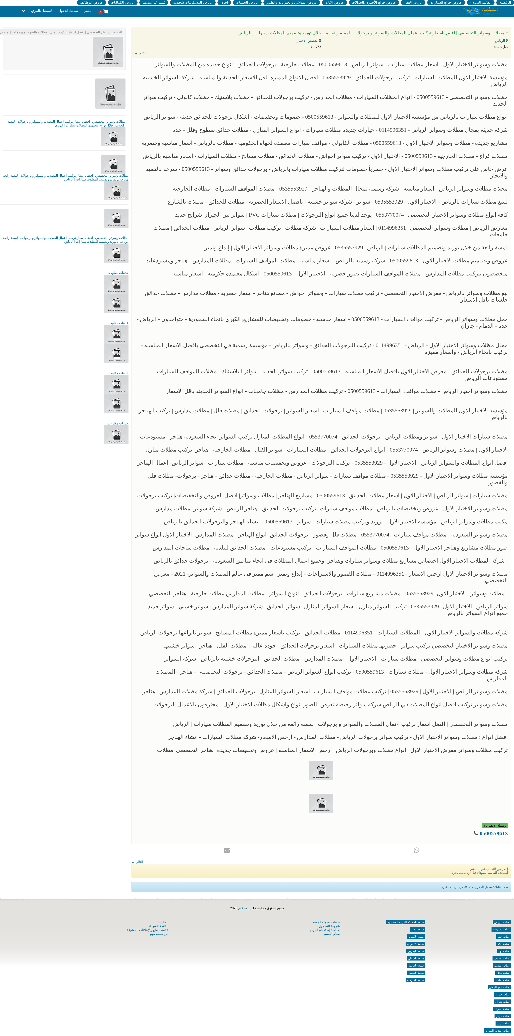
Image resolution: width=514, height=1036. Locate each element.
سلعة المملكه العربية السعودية (406, 922)
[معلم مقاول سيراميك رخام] (116, 403)
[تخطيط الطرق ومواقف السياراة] (116, 353)
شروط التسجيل (329, 926)
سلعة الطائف (502, 958)
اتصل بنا (163, 922)
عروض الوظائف (91, 2)
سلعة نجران (502, 1001)
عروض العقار (413, 2)
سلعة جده (504, 936)
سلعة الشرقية (415, 980)
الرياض (500, 41)
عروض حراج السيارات (446, 2)
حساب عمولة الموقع (326, 922)
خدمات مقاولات (117, 272)
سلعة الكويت (416, 936)
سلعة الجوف (502, 1009)
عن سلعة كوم (159, 933)
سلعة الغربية (416, 965)
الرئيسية (505, 2)
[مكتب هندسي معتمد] (116, 384)
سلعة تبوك (503, 1023)
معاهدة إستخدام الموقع (324, 930)
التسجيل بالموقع (42, 10)
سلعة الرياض (502, 922)
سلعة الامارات (415, 943)
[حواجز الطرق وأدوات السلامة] (116, 334)
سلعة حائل (503, 972)
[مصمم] (116, 303)
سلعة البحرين (416, 951)
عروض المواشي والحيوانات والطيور (291, 2)
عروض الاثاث (334, 2)
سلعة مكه (504, 943)
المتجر (88, 10)
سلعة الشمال (416, 958)
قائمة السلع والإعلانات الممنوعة (147, 930)
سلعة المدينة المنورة (497, 1030)
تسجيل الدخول (68, 10)
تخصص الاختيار (308, 41)
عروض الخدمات (247, 2)
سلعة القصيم (502, 965)
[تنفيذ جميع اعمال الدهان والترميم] (116, 434)
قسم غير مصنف (153, 2)
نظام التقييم (332, 933)
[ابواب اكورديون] (116, 284)
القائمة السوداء (481, 2)
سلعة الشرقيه (501, 929)
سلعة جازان (503, 994)
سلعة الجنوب (416, 972)
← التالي (140, 53)
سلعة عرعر (503, 1016)
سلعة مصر (417, 929)
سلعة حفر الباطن (499, 987)
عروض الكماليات (123, 2)
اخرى (224, 2)
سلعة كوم (244, 908)
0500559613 (494, 833)
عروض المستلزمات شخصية (193, 2)
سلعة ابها (504, 951)
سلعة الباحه (503, 980)
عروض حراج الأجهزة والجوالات (374, 2)
